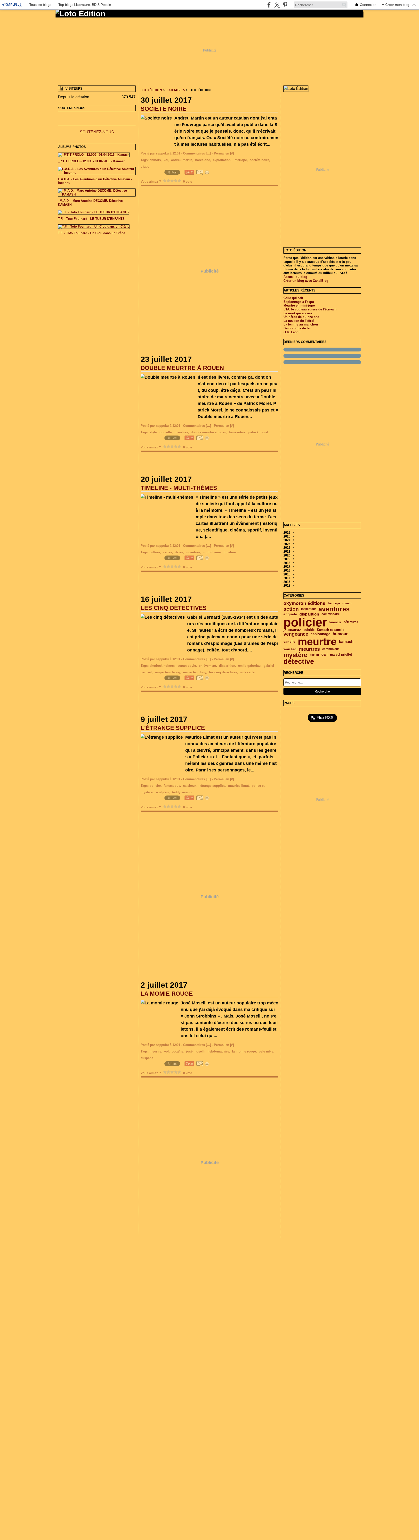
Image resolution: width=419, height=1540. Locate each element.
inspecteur (308, 608)
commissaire (331, 614)
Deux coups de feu (297, 328)
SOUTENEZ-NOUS (97, 132)
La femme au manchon (300, 324)
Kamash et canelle (330, 630)
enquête (290, 614)
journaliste (292, 630)
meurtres (309, 649)
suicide (309, 630)
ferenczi (335, 622)
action (291, 609)
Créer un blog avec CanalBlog (305, 280)
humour (340, 634)
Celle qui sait (293, 298)
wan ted (290, 649)
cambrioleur (330, 649)
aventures (334, 609)
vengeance (295, 634)
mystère (295, 655)
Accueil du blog (295, 277)
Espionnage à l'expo (298, 302)
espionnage (320, 634)
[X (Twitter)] (277, 5)
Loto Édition (151, 90)
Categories (176, 90)
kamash (346, 642)
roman (346, 603)
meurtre (317, 641)
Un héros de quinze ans (301, 317)
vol (324, 654)
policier (305, 622)
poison (314, 654)
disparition (309, 614)
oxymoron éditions (304, 603)
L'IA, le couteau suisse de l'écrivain (310, 309)
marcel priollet (341, 654)
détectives (351, 622)
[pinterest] (285, 5)
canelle (289, 641)
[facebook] (269, 5)
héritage (334, 603)
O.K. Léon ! (291, 332)
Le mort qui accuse (297, 313)
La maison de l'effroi (298, 321)
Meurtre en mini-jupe (299, 305)
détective (298, 661)
